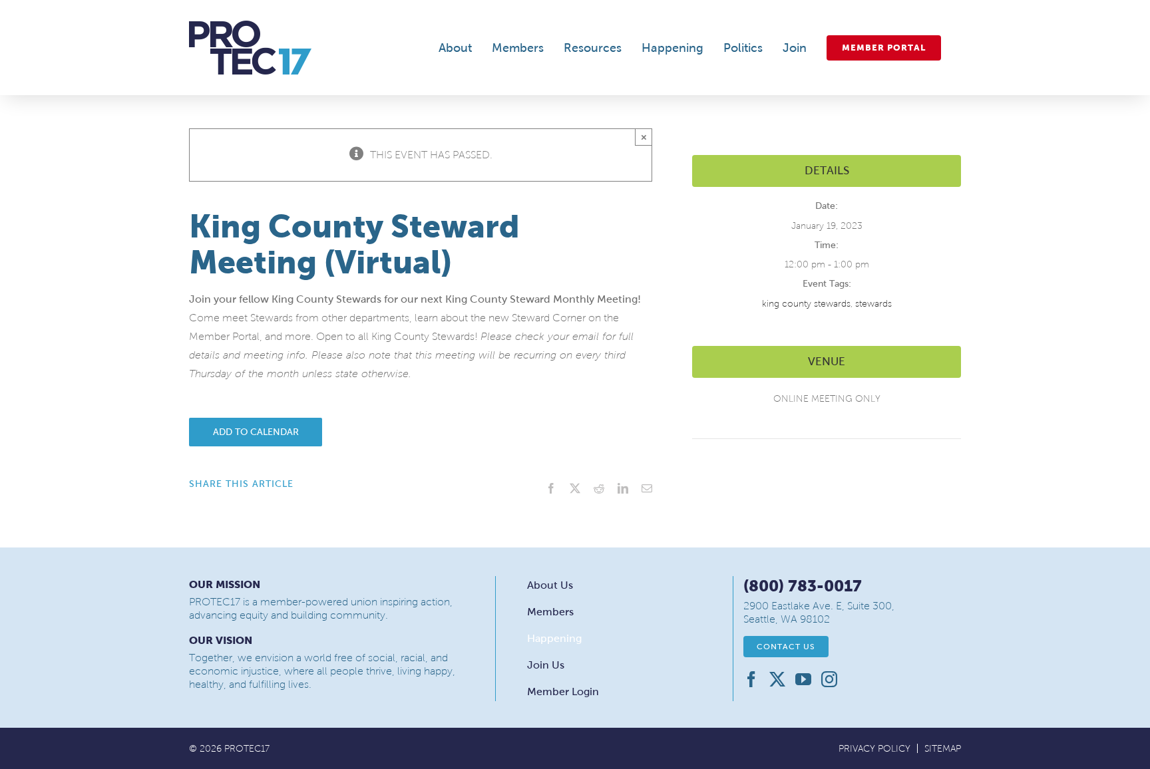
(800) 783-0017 (802, 586)
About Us (550, 585)
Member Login (563, 691)
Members (550, 611)
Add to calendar (256, 432)
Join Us (545, 665)
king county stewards (806, 304)
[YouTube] (803, 679)
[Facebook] (751, 679)
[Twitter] (777, 679)
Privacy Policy (874, 749)
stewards (873, 304)
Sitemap (942, 749)
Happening (554, 638)
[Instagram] (829, 679)
